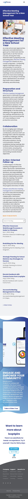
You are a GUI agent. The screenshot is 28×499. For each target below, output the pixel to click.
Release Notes (13, 474)
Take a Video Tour (11, 408)
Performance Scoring (12, 389)
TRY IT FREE (14, 452)
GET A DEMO (14, 449)
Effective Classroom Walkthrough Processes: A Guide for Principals (12, 228)
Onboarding (13, 476)
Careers (5, 476)
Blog (12, 232)
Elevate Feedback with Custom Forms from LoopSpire (14, 275)
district (6, 383)
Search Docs (13, 471)
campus (13, 383)
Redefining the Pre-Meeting (13, 243)
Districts (19, 471)
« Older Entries (7, 305)
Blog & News (6, 474)
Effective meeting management (13, 93)
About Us (5, 471)
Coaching (12, 478)
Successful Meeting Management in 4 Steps (11, 291)
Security (8, 491)
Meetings (20, 476)
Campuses (20, 474)
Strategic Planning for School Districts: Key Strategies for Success (14, 259)
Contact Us (5, 478)
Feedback (20, 478)
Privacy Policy (16, 491)
